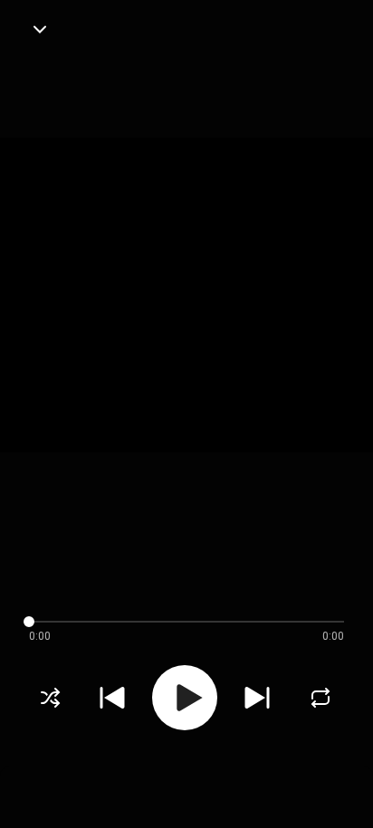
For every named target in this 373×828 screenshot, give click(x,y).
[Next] (257, 697)
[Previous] (112, 697)
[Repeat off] (320, 698)
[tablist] (186, 788)
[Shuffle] (51, 698)
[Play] (185, 698)
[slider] (172, 621)
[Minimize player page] (40, 29)
